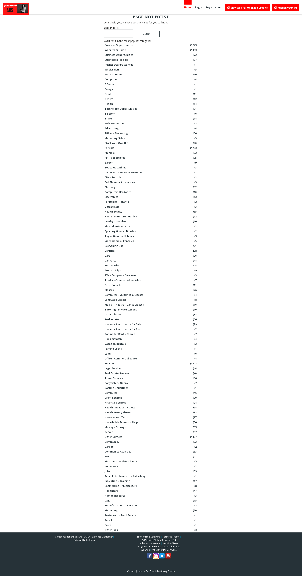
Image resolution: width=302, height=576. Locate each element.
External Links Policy (84, 540)
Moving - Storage (151, 427)
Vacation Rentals (151, 343)
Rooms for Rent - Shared (151, 334)
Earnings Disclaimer (102, 536)
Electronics (151, 197)
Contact (131, 571)
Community (151, 441)
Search (146, 33)
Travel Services (151, 378)
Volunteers (151, 466)
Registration (213, 7)
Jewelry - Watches (151, 221)
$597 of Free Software (148, 536)
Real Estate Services (151, 373)
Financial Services (151, 402)
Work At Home (151, 74)
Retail (151, 520)
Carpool (151, 446)
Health (151, 103)
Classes (151, 290)
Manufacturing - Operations (151, 505)
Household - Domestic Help (151, 422)
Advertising (151, 128)
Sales (151, 525)
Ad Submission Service (157, 541)
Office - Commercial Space (151, 358)
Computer (151, 79)
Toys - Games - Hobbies (151, 236)
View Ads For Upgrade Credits (249, 7)
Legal (151, 500)
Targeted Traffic (171, 536)
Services (151, 363)
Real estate (151, 319)
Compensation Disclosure (68, 536)
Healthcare (151, 490)
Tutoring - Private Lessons (151, 309)
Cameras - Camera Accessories (151, 172)
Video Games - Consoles (151, 241)
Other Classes (151, 314)
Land (151, 353)
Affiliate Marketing (151, 133)
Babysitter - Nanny (151, 383)
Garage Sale (151, 206)
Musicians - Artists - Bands (151, 461)
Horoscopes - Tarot (151, 417)
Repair (151, 432)
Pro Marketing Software (164, 549)
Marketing (151, 510)
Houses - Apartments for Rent (151, 329)
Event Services (151, 397)
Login (198, 7)
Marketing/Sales (151, 138)
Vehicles (151, 250)
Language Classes (151, 299)
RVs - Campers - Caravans (151, 275)
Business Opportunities (151, 45)
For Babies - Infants (151, 201)
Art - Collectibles (151, 157)
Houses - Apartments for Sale (151, 324)
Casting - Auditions (151, 388)
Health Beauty (151, 211)
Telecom (151, 113)
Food (151, 94)
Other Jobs (151, 530)
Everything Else (151, 246)
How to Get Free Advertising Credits (156, 571)
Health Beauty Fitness (151, 412)
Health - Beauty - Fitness (151, 407)
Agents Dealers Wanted (151, 64)
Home (188, 7)
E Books (151, 84)
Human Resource (151, 495)
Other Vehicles (151, 285)
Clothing (151, 187)
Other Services (151, 437)
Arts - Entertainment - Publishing (151, 476)
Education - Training (151, 481)
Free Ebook (155, 546)
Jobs (151, 471)
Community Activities (151, 451)
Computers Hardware (151, 192)
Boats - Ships (151, 270)
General (151, 99)
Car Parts (151, 260)
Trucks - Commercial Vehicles (151, 280)
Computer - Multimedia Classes (151, 294)
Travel (151, 118)
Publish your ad (287, 7)
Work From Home (151, 50)
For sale (151, 148)
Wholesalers (151, 69)
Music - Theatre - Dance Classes (151, 304)
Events (151, 456)
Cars (151, 255)
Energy (151, 89)
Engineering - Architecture (151, 485)
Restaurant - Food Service (151, 515)
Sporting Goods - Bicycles (151, 231)
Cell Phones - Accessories (151, 182)
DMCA (87, 536)
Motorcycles (151, 265)
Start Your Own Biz (151, 143)
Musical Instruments (151, 226)
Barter (151, 162)
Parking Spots (151, 348)
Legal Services (151, 368)
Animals (151, 152)
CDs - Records (151, 177)
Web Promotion (151, 123)
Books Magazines (151, 167)
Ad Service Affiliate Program (156, 540)
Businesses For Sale (151, 59)
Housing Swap (151, 339)
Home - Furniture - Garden (151, 216)
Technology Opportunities (151, 108)
